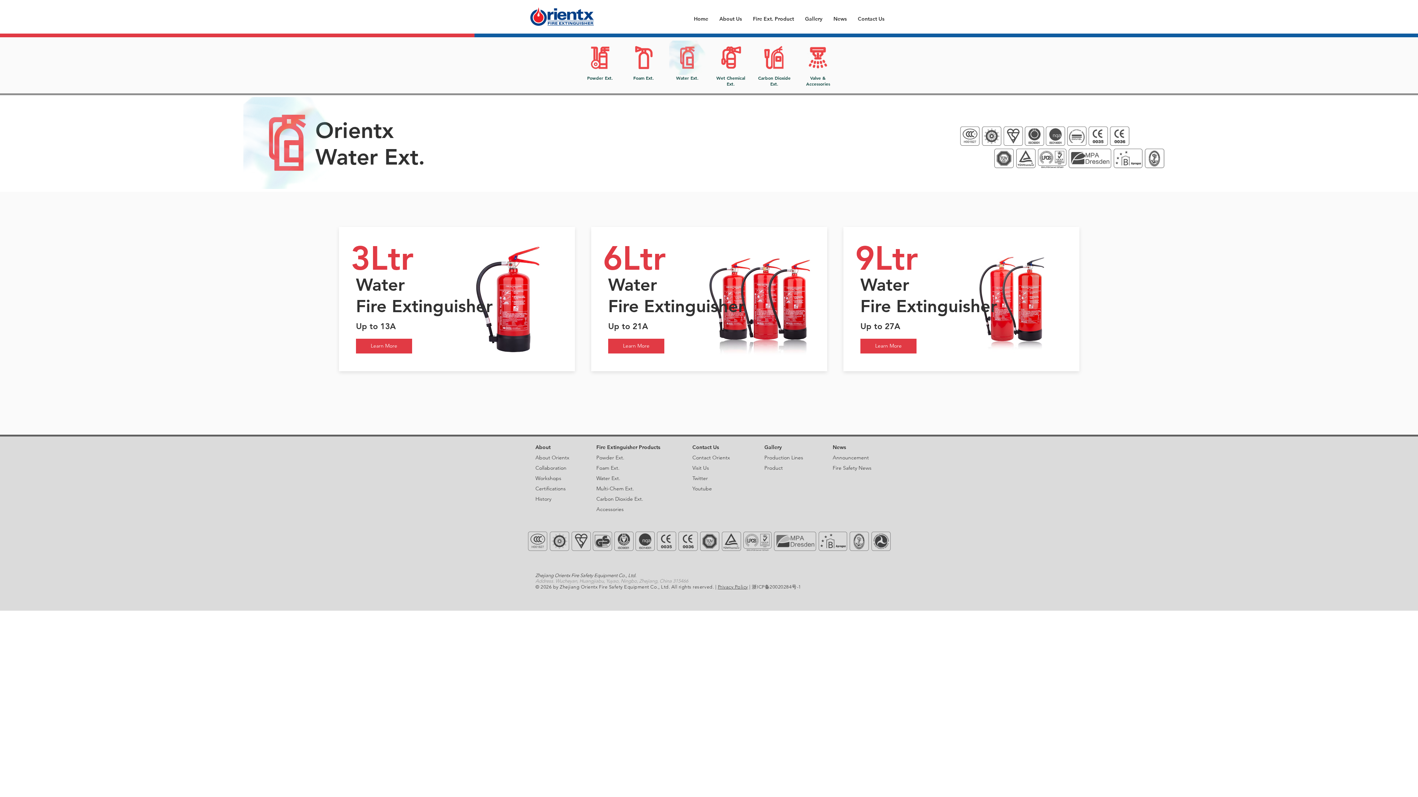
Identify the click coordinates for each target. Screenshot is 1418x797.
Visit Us (700, 468)
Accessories (818, 84)
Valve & (818, 78)
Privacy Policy (733, 587)
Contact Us (705, 447)
